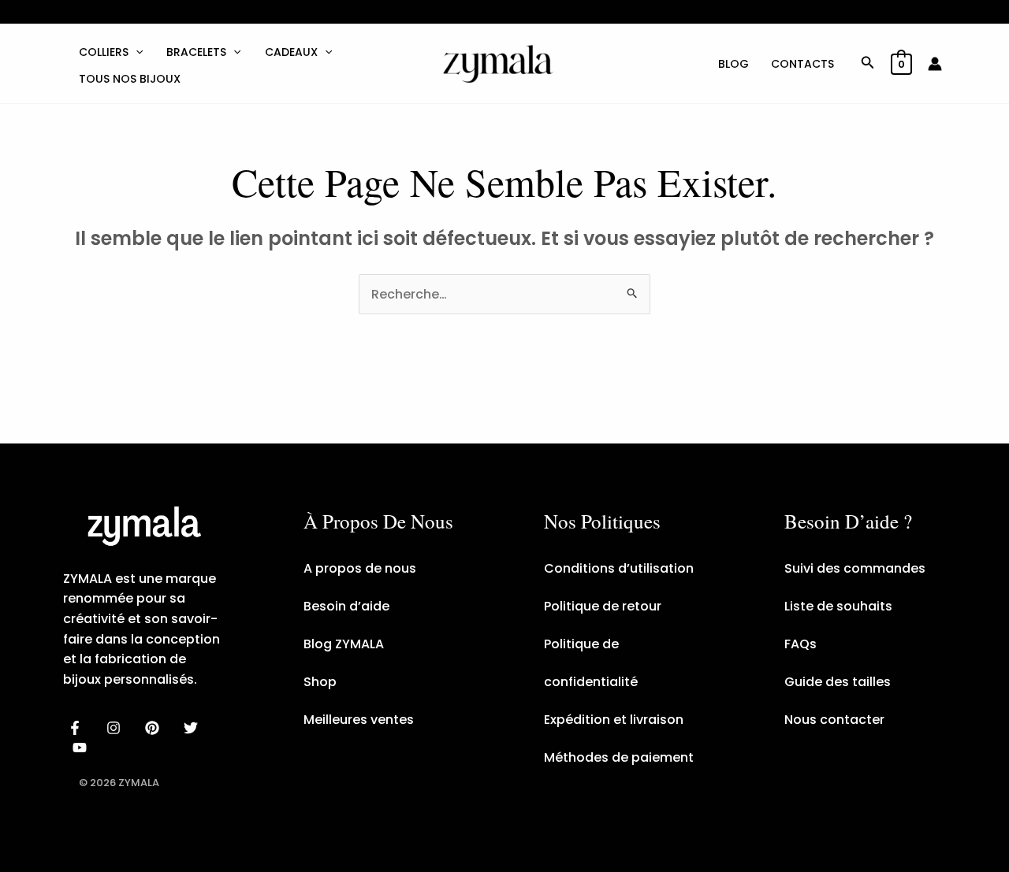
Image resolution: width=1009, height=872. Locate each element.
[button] (135, 52)
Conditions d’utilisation (619, 568)
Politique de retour (602, 606)
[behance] (154, 728)
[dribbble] (192, 728)
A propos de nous (359, 568)
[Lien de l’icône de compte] (935, 64)
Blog (733, 64)
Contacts (802, 64)
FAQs (800, 644)
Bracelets (196, 52)
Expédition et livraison (613, 720)
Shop (320, 682)
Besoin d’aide (346, 606)
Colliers (103, 52)
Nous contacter (834, 720)
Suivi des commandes (854, 568)
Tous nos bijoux (130, 79)
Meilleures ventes (358, 720)
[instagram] (116, 728)
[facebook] (77, 728)
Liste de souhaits (838, 606)
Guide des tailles (837, 682)
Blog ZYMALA (343, 644)
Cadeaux (291, 52)
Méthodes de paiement (619, 757)
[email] (82, 747)
